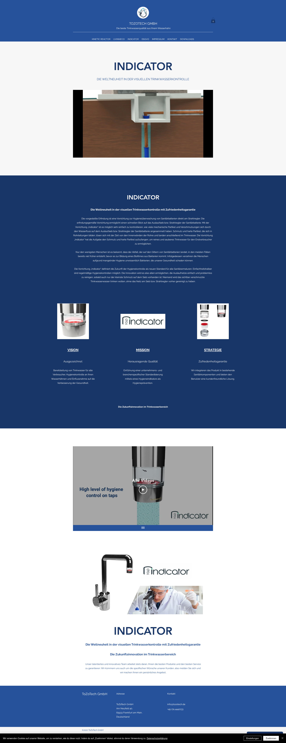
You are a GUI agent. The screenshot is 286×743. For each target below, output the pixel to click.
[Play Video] (143, 490)
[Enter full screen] (209, 154)
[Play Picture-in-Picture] (204, 154)
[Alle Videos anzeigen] (143, 528)
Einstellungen (252, 738)
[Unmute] (82, 154)
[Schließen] (282, 738)
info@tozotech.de (176, 704)
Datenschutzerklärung (157, 738)
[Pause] (77, 154)
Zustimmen (271, 738)
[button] (213, 20)
